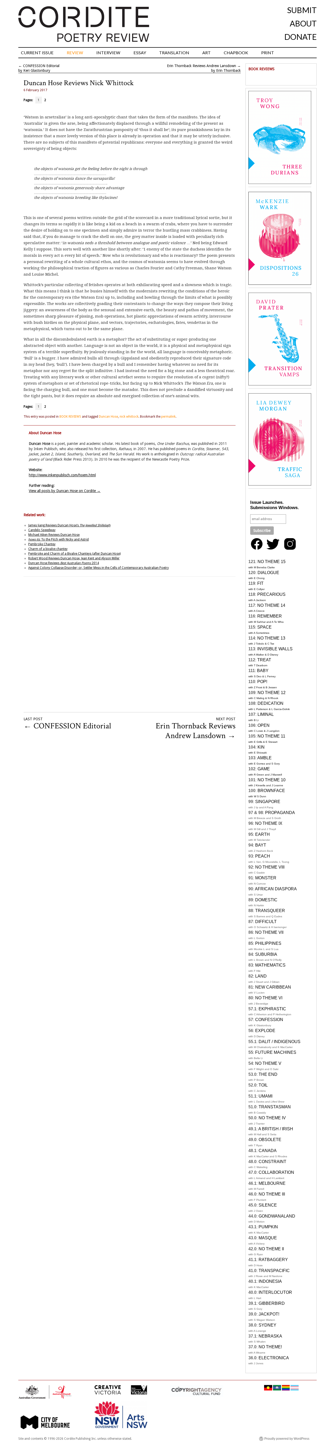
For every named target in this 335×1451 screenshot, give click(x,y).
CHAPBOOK (236, 52)
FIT (260, 583)
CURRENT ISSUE (37, 52)
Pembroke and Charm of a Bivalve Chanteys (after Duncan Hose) (74, 553)
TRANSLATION (174, 52)
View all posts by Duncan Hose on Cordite (64, 491)
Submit (302, 10)
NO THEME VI (268, 998)
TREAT (264, 660)
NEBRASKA (270, 1336)
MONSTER (265, 878)
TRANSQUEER (270, 910)
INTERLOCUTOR (275, 1292)
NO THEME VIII (269, 867)
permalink (168, 416)
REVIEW (75, 52)
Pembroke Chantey (41, 544)
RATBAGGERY (273, 1259)
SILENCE (268, 1205)
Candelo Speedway (41, 530)
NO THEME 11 (271, 736)
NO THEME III (272, 1194)
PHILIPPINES (268, 943)
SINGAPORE (267, 801)
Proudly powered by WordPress (286, 1439)
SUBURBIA (266, 954)
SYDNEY (267, 1325)
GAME (264, 769)
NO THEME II (271, 1249)
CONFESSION (269, 1019)
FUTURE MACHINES (275, 1052)
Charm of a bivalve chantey (48, 549)
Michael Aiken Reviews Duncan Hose (54, 535)
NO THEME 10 (272, 780)
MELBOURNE (272, 1183)
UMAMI (265, 1096)
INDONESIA (270, 1281)
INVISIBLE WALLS (275, 649)
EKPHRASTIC (272, 1009)
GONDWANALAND (277, 1216)
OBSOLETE (270, 1139)
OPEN (264, 725)
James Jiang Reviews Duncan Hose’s (69, 525)
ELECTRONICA (274, 1358)
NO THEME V (268, 1063)
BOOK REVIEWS (70, 416)
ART (206, 52)
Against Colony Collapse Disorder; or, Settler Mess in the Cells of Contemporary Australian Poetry (98, 568)
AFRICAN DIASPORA (276, 889)
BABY (263, 670)
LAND (261, 976)
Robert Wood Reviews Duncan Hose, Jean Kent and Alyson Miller (74, 558)
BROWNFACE (271, 790)
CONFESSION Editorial (41, 66)
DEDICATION (270, 703)
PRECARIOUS (271, 594)
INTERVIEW (108, 52)
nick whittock (129, 416)
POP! (262, 681)
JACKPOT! (269, 1314)
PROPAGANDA (280, 812)
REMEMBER (269, 616)
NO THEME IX (268, 823)
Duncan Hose (108, 416)
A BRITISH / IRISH (275, 1129)
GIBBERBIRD (272, 1303)
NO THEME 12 (272, 692)
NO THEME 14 (271, 605)
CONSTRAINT (272, 1161)
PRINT (267, 52)
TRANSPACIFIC (274, 1270)
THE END (268, 1074)
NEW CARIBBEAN (273, 987)
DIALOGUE (268, 572)
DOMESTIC (266, 900)
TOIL (263, 1085)
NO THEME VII (269, 932)
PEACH (262, 856)
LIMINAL (266, 714)
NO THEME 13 (271, 638)
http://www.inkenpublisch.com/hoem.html (62, 475)
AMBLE (264, 758)
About (303, 23)
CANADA (268, 1150)
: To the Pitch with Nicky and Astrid (58, 539)
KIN (261, 747)
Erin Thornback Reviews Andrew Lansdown (201, 66)
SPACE (264, 627)
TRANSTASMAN (275, 1107)
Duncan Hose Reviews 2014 (63, 563)
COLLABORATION (276, 1172)
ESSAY (139, 52)
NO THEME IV (272, 1118)
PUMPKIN (268, 1227)
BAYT (260, 845)
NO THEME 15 (272, 561)
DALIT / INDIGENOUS (279, 1041)
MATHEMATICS (270, 965)
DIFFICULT (266, 921)
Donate (300, 36)
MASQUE (268, 1238)
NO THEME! (270, 1347)
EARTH (262, 834)
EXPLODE (265, 1030)
